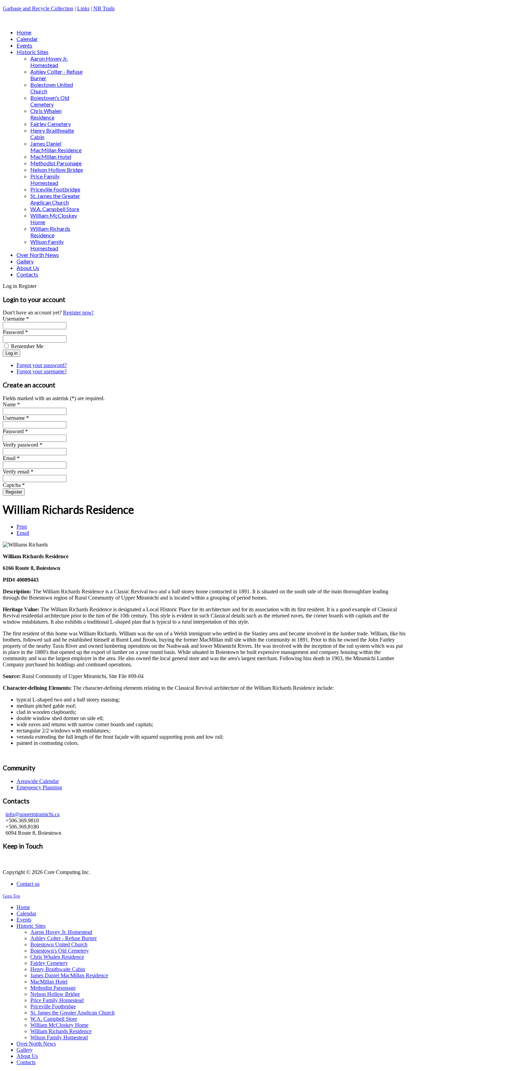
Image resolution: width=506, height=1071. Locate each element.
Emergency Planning (39, 787)
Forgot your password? (42, 365)
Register (14, 492)
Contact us (28, 884)
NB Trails (104, 8)
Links (83, 8)
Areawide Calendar (38, 781)
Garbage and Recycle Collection (38, 8)
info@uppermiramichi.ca (33, 814)
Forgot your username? (42, 371)
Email (23, 533)
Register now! (78, 312)
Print (22, 527)
